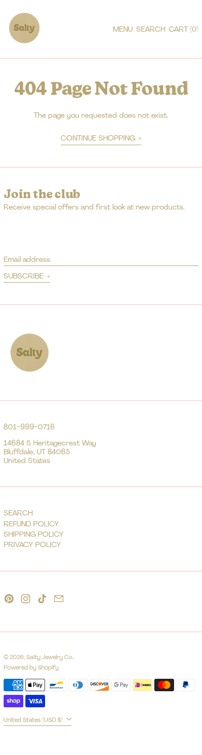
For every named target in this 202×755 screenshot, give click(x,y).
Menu (123, 29)
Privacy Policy (32, 544)
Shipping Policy (34, 534)
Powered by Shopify (31, 667)
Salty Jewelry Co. (50, 657)
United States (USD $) (34, 719)
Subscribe (24, 276)
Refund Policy (31, 523)
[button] (150, 29)
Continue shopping (98, 138)
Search (18, 513)
